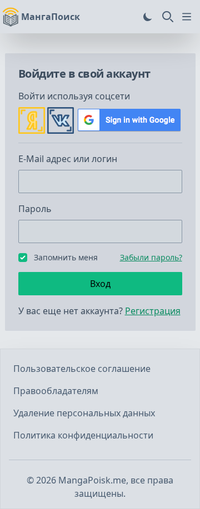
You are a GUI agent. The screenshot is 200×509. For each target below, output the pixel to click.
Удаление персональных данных (84, 413)
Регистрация (153, 311)
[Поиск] (168, 17)
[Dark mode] (148, 17)
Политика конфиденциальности (83, 435)
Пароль (35, 209)
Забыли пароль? (151, 257)
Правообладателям (55, 391)
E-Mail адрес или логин (67, 159)
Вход (100, 284)
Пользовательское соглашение (82, 368)
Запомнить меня (66, 257)
